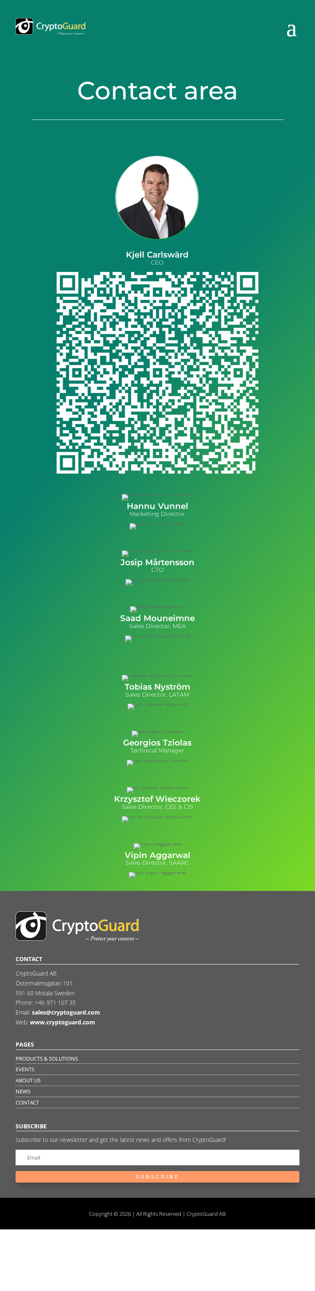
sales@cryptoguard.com (66, 1012)
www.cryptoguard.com (62, 1022)
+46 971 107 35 (55, 1002)
